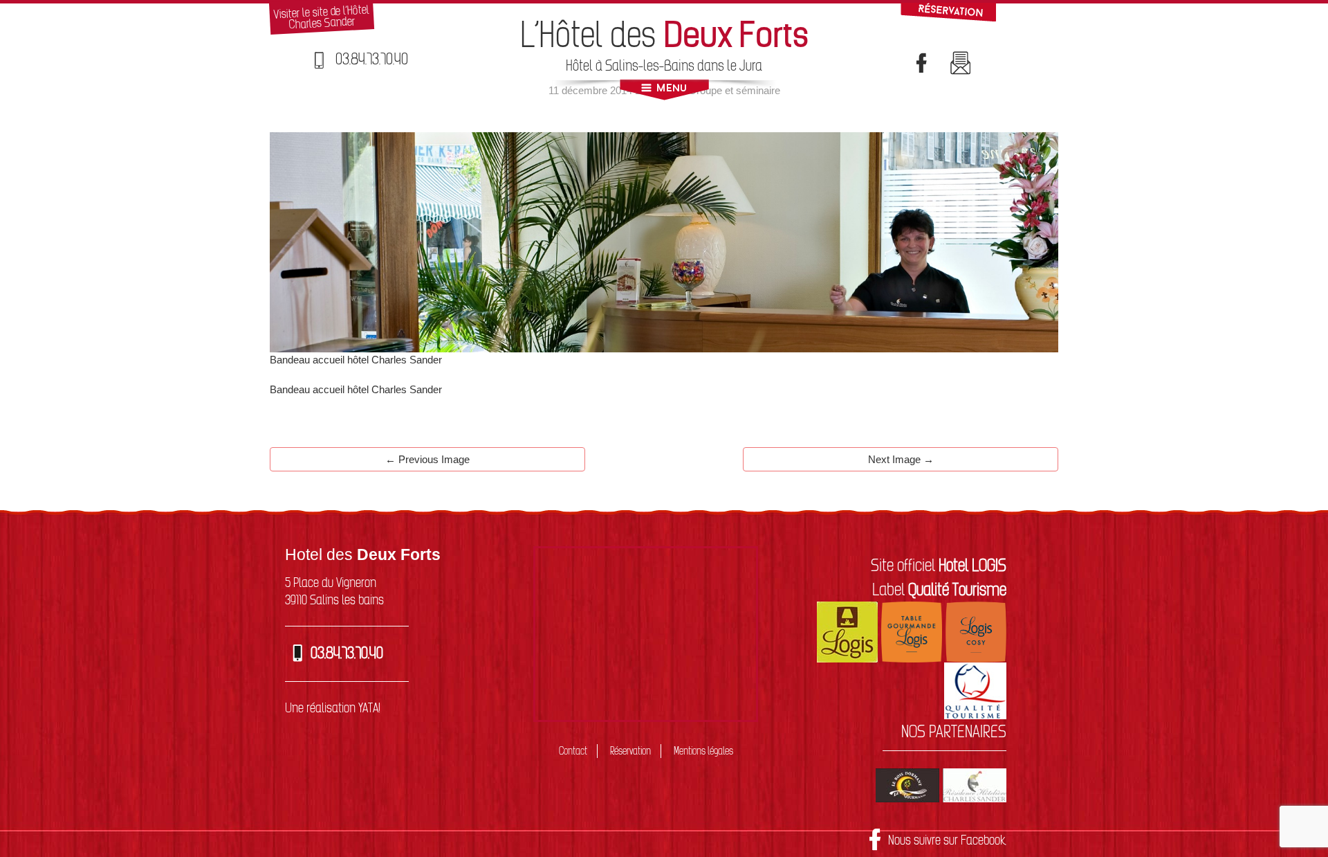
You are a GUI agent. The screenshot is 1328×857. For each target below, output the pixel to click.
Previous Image (427, 459)
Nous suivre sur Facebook (947, 839)
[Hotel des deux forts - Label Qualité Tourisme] (975, 689)
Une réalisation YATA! (332, 707)
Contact (573, 750)
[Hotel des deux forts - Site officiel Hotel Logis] (847, 631)
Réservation (630, 750)
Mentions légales (703, 750)
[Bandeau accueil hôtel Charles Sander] (664, 241)
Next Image (901, 459)
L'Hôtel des (664, 34)
